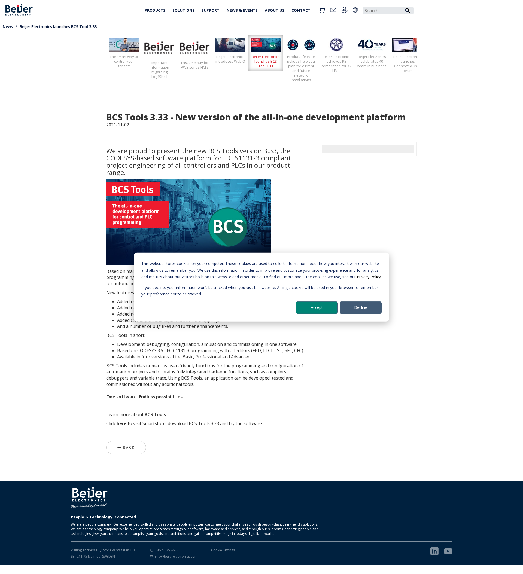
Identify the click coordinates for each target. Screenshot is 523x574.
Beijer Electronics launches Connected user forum (407, 63)
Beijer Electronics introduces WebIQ (230, 59)
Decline (360, 307)
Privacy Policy (369, 276)
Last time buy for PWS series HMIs (195, 65)
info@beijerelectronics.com (176, 556)
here (122, 423)
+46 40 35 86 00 (167, 550)
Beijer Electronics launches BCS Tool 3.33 (58, 26)
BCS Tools (155, 414)
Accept (317, 307)
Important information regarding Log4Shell (159, 69)
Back (129, 447)
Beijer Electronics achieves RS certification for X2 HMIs (336, 63)
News (8, 26)
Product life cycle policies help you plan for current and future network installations (301, 68)
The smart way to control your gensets (124, 61)
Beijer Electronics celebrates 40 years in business (372, 61)
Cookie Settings (223, 550)
